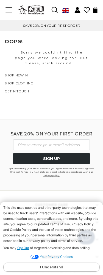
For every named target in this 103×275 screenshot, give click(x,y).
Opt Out (23, 248)
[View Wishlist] (86, 8)
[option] (51, 25)
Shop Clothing (19, 83)
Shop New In (16, 75)
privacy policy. (51, 175)
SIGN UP (51, 158)
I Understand (51, 267)
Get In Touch (17, 91)
